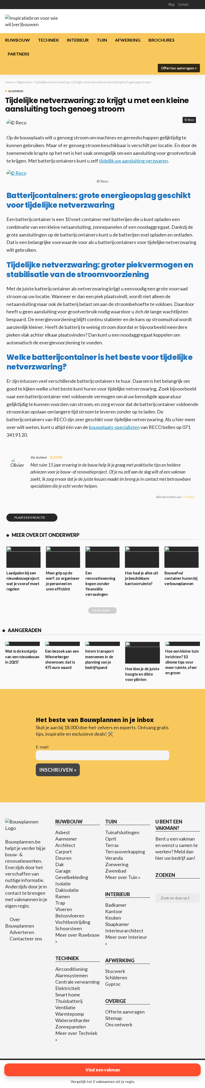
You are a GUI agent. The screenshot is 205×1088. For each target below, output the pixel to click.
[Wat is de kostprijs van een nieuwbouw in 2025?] (22, 644)
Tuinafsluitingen (122, 832)
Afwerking (127, 39)
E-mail (42, 746)
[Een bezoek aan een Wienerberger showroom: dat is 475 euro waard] (62, 644)
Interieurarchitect (124, 930)
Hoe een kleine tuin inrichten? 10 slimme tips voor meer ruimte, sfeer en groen (182, 662)
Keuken (113, 918)
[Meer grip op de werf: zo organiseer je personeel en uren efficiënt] (63, 557)
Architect (65, 845)
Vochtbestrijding (72, 922)
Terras (112, 845)
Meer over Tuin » (122, 877)
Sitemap (113, 1018)
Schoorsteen (68, 928)
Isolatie (63, 883)
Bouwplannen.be (23, 842)
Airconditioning (71, 969)
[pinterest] (14, 4)
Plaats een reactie (29, 517)
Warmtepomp (69, 1014)
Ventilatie (65, 1007)
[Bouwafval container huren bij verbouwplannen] (181, 557)
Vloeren (63, 909)
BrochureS (161, 39)
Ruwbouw (17, 39)
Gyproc (113, 984)
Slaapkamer (117, 924)
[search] (196, 4)
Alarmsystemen (71, 975)
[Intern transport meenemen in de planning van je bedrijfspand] (102, 644)
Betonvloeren (69, 916)
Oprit (110, 839)
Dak (59, 864)
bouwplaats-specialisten (114, 427)
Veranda (114, 858)
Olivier (55, 457)
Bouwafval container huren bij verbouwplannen (180, 578)
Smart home (67, 995)
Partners (18, 53)
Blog (171, 4)
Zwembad (115, 871)
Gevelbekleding (71, 877)
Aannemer (66, 839)
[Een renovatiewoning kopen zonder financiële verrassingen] (102, 557)
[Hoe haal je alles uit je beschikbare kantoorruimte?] (142, 557)
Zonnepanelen (70, 1027)
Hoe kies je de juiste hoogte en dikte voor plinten (142, 674)
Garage (63, 871)
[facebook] (7, 4)
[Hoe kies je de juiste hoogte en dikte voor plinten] (142, 652)
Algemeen (24, 82)
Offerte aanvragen (125, 1012)
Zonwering (116, 864)
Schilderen (116, 977)
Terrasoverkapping (125, 851)
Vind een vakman (102, 1069)
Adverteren (22, 932)
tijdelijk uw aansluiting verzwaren (133, 161)
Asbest (62, 832)
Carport (63, 851)
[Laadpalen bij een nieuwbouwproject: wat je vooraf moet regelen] (23, 557)
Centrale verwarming (77, 982)
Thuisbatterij (68, 1001)
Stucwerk (115, 971)
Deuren (63, 858)
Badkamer (116, 905)
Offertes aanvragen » (179, 68)
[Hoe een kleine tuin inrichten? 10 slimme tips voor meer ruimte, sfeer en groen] (182, 644)
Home (9, 82)
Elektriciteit (67, 988)
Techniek (48, 39)
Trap (60, 903)
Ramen (62, 896)
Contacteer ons (26, 938)
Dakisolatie (67, 890)
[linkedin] (28, 4)
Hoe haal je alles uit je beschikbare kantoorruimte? (141, 578)
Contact (183, 4)
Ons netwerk (118, 1024)
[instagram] (21, 4)
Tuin (102, 39)
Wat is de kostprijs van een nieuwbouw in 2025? (22, 656)
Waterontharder (72, 1020)
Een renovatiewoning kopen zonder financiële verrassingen (100, 584)
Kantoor (114, 911)
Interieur (78, 39)
